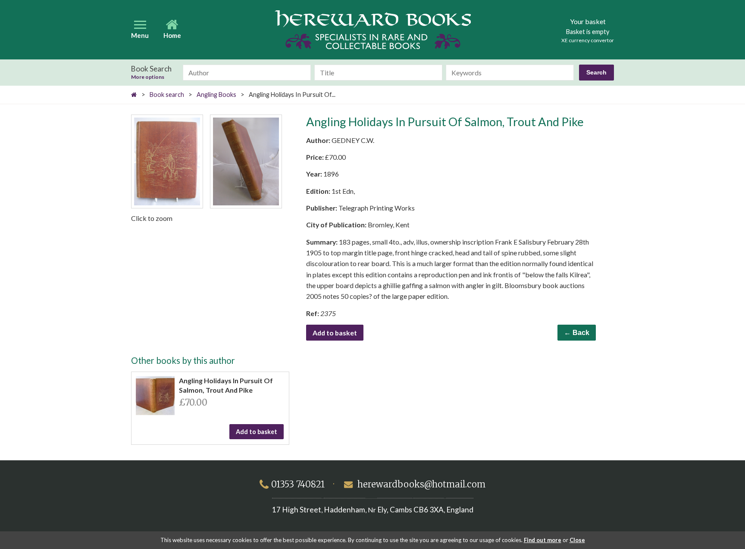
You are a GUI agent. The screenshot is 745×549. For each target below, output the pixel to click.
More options (147, 77)
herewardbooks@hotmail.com (421, 484)
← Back (576, 332)
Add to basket (335, 333)
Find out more (542, 540)
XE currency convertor (587, 40)
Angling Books (216, 94)
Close (577, 540)
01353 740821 (298, 484)
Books (373, 29)
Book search (167, 94)
